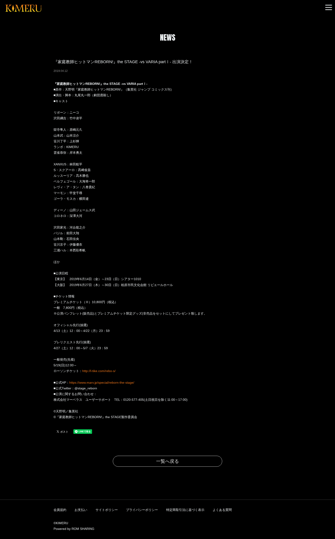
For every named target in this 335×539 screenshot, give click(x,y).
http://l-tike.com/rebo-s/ (99, 371)
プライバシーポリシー (142, 510)
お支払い (81, 510)
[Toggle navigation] (328, 8)
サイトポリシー (106, 510)
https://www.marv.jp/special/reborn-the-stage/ (101, 382)
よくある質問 (222, 510)
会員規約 (60, 510)
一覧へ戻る (167, 461)
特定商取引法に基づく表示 (185, 510)
